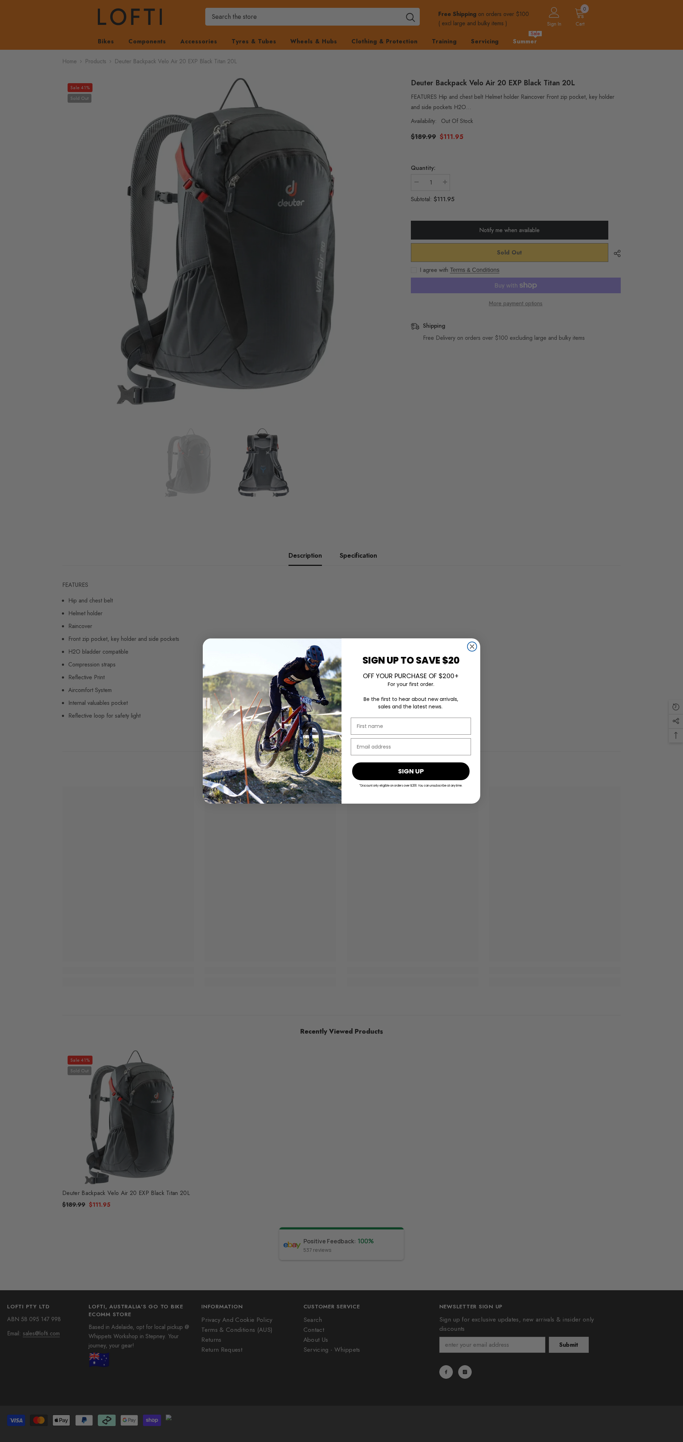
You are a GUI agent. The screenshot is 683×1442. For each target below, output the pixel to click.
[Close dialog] (472, 646)
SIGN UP (411, 771)
